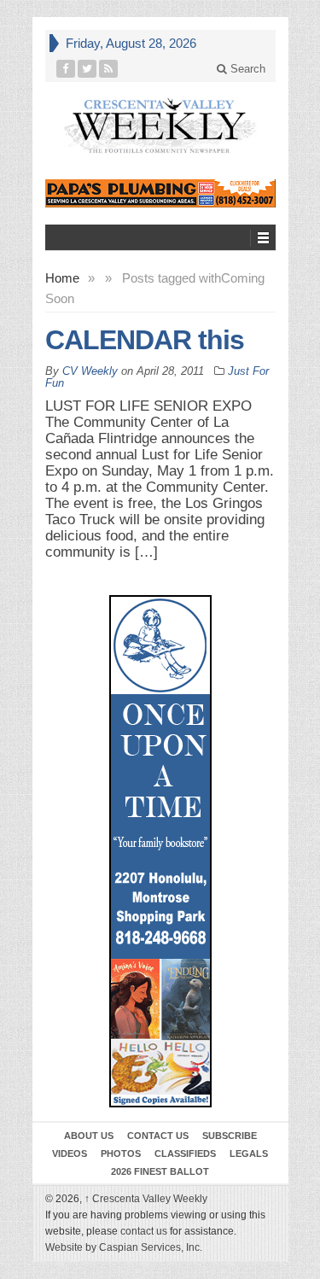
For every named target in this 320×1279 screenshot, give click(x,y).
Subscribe (229, 1135)
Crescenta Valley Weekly (145, 1199)
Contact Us (158, 1135)
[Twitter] (87, 69)
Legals (249, 1153)
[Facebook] (66, 69)
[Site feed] (108, 69)
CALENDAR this (144, 339)
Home (62, 278)
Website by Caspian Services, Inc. (123, 1247)
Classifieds (185, 1153)
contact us (143, 1231)
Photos (121, 1153)
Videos (69, 1153)
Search (246, 68)
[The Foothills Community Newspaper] (160, 126)
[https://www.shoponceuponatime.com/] (160, 851)
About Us (88, 1135)
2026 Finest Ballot (160, 1171)
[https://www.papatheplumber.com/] (160, 193)
